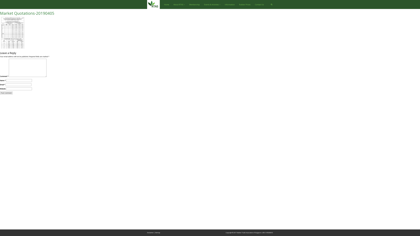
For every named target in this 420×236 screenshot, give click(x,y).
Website (3, 89)
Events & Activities (211, 4)
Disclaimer (150, 233)
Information (230, 4)
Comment (4, 76)
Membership (194, 4)
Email (2, 85)
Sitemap (157, 233)
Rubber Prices (245, 4)
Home (166, 4)
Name (3, 80)
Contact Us (259, 4)
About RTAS (178, 4)
